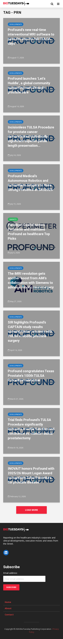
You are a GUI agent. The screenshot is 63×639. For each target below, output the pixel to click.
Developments (15, 24)
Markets (12, 219)
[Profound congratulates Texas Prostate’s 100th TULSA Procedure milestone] (31, 381)
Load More (31, 509)
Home (8, 602)
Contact (9, 614)
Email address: (10, 573)
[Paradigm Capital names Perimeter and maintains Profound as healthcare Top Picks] (31, 235)
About (8, 608)
